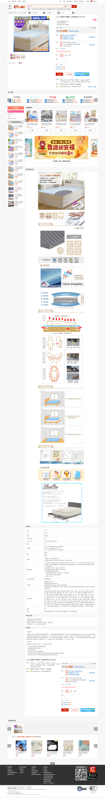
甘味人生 (62, 9)
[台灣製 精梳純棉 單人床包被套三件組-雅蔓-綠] (68, 745)
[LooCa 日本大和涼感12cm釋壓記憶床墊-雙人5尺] (11, 176)
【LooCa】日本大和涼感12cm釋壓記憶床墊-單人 (19, 127)
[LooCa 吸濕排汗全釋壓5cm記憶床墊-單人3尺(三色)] (18, 729)
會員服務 (81, 1)
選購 (32, 130)
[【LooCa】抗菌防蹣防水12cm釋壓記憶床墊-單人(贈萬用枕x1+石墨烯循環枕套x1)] (11, 134)
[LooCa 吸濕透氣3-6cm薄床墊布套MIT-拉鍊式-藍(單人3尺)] (32, 116)
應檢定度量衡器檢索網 (48, 776)
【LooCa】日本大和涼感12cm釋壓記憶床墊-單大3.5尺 (19, 182)
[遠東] (88, 99)
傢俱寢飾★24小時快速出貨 (68, 38)
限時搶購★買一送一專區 (68, 37)
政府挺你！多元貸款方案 (49, 783)
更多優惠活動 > (92, 37)
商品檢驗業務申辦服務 (48, 777)
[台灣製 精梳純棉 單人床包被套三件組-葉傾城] (84, 745)
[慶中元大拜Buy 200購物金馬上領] (81, 74)
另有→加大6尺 (59, 68)
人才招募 (21, 770)
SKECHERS (35, 9)
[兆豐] (70, 99)
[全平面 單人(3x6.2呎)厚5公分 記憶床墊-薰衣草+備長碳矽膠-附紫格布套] (11, 148)
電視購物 (21, 769)
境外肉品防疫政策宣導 (12, 772)
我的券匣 (75, 1)
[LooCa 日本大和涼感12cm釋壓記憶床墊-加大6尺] (11, 169)
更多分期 (79, 84)
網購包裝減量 (10, 770)
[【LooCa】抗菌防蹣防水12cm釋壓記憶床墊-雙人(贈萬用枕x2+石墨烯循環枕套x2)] (11, 162)
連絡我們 (33, 769)
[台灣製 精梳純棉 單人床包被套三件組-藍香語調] (36, 745)
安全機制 (9, 788)
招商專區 (45, 769)
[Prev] (9, 100)
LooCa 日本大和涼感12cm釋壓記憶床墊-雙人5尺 (19, 175)
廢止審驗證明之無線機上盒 (49, 774)
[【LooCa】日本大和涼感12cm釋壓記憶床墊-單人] (11, 128)
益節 (54, 9)
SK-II (44, 9)
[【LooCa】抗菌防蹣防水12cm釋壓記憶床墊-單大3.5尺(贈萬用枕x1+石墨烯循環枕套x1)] (11, 155)
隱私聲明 (14, 788)
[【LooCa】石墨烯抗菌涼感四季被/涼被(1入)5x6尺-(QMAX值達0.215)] (90, 116)
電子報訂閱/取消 (35, 770)
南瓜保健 (68, 9)
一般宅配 (63, 48)
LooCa (61, 64)
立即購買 (59, 74)
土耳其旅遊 (49, 9)
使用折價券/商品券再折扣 (73, 31)
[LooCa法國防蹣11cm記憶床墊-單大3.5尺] (11, 190)
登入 (60, 1)
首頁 (9, 1)
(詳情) (75, 42)
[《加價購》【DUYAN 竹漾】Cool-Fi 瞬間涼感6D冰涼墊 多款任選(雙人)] (61, 116)
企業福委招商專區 (47, 781)
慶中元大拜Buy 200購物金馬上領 (69, 35)
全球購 (19, 1)
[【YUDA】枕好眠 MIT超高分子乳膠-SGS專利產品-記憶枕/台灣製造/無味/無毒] (52, 745)
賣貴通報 (94, 86)
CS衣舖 (58, 9)
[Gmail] (21, 63)
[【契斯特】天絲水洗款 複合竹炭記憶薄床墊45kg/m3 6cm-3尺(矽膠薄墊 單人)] (11, 204)
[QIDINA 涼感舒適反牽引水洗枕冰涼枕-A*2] (21, 745)
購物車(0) (94, 1)
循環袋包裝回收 (11, 774)
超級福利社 (69, 1)
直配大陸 (9, 769)
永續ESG (24, 1)
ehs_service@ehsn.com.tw (17, 793)
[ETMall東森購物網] (19, 7)
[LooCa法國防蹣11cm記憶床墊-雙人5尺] (11, 197)
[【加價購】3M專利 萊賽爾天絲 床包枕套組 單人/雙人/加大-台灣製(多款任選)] (46, 116)
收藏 (88, 1)
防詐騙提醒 (34, 772)
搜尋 (74, 6)
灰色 (62, 55)
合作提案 (45, 770)
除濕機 (40, 9)
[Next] (96, 100)
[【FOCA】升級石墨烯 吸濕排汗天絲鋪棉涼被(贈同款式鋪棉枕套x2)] (75, 116)
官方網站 (21, 772)
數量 (57, 59)
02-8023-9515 (17, 792)
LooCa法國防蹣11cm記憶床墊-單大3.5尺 (19, 189)
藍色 (70, 55)
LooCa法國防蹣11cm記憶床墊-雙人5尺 (19, 196)
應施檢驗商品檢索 (47, 772)
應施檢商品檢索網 (47, 779)
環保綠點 (14, 1)
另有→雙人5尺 (59, 66)
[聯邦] (16, 99)
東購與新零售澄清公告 (36, 774)
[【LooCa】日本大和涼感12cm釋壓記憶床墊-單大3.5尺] (11, 183)
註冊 (64, 1)
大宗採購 (90, 86)
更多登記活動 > (92, 44)
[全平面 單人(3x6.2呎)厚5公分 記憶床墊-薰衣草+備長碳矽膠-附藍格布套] (11, 141)
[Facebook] (19, 63)
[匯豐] (52, 99)
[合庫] (34, 99)
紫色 (66, 55)
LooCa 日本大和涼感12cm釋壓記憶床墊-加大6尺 (19, 168)
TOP (53, 763)
